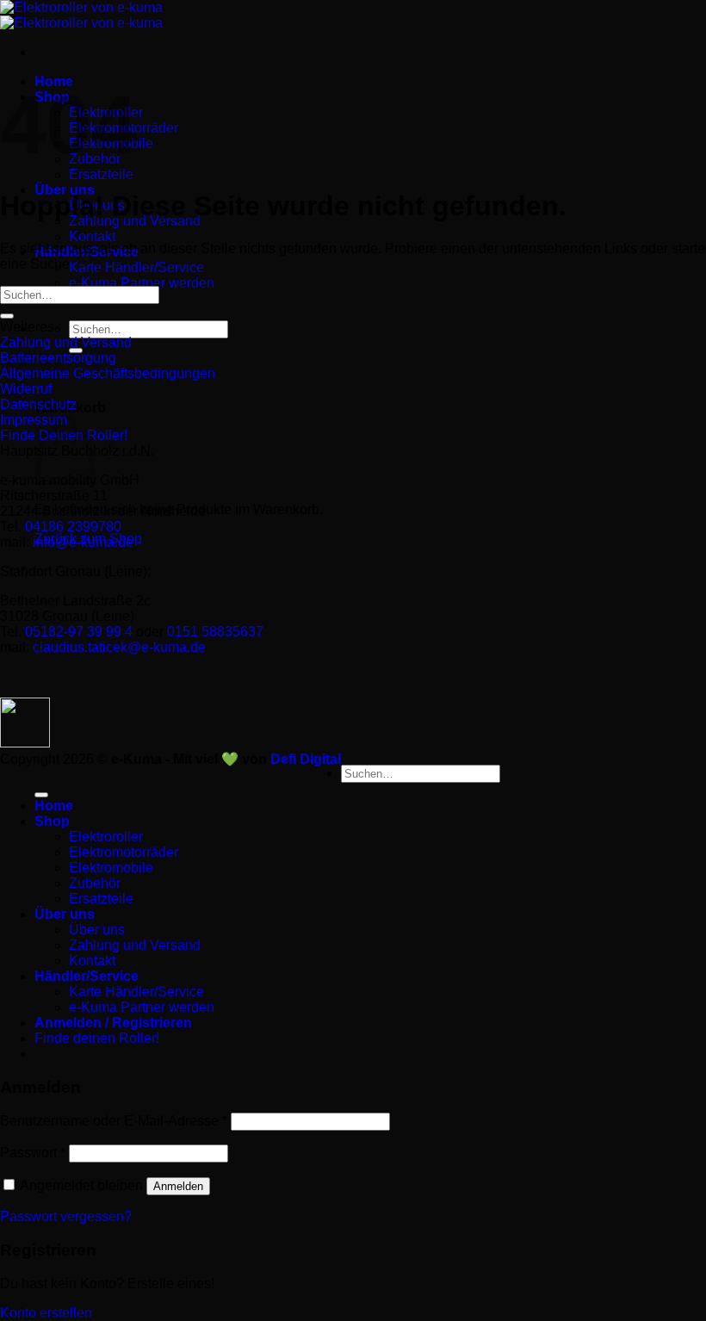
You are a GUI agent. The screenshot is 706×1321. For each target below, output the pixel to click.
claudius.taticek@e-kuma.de (119, 647)
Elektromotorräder (123, 852)
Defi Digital (305, 759)
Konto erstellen (46, 1312)
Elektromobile (111, 867)
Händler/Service (86, 976)
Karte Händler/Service (136, 267)
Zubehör (95, 883)
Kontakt (92, 236)
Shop (52, 821)
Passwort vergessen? (66, 1216)
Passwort (32, 1152)
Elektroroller (106, 836)
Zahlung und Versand (135, 945)
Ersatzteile (101, 174)
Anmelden (178, 1186)
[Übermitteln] (7, 316)
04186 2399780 (73, 526)
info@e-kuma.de (83, 542)
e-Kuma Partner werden (141, 283)
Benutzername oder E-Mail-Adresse (113, 1120)
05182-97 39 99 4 (79, 631)
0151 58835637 (215, 631)
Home (53, 805)
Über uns (64, 914)
